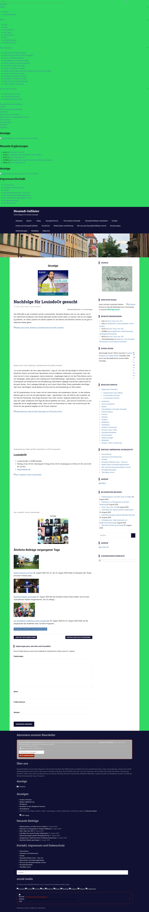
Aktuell (2, 7)
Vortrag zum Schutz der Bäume (78, 638)
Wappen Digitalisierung (27, 802)
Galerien (105, 417)
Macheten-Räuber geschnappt (112, 525)
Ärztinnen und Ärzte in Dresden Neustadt (18, 55)
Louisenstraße (34, 629)
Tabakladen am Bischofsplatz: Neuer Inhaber (25, 155)
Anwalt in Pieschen (26, 799)
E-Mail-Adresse (19, 702)
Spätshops (105, 422)
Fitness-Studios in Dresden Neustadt (16, 63)
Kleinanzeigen (5, 120)
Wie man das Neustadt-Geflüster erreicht (14, 117)
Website (17, 712)
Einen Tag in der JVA (16, 152)
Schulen (105, 419)
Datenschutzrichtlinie (106, 742)
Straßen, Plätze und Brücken (13, 84)
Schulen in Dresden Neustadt (13, 73)
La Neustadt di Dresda (11, 96)
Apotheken (105, 401)
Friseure (105, 414)
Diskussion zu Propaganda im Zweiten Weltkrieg (35, 829)
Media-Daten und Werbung (9, 114)
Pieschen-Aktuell (91, 811)
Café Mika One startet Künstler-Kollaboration (118, 510)
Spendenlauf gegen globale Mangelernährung (118, 515)
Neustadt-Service (6, 48)
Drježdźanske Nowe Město (13, 99)
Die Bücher (4, 112)
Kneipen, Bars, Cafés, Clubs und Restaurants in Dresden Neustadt (27, 71)
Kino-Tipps (7, 32)
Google (83, 309)
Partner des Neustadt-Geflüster (11, 109)
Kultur (5, 24)
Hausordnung (8, 185)
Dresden (17, 629)
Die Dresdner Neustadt (8, 89)
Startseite (3, 4)
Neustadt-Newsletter (10, 200)
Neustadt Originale (10, 40)
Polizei (5, 12)
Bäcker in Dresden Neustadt (13, 58)
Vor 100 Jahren (8, 35)
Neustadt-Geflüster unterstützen (11, 104)
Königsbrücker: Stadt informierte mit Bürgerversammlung (32, 160)
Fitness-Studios (107, 412)
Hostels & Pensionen (109, 427)
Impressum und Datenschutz (13, 187)
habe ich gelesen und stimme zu (32, 748)
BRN (5, 37)
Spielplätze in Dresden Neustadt (15, 79)
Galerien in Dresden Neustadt (14, 68)
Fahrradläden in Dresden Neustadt (15, 60)
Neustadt (43, 629)
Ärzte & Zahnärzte (108, 404)
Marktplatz (3, 125)
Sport (5, 27)
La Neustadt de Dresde (11, 94)
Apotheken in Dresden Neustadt (14, 53)
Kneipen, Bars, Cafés (109, 430)
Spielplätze (106, 425)
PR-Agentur (23, 804)
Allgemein (3, 127)
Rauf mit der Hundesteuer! (26, 638)
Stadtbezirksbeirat (9, 14)
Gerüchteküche (8, 30)
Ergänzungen (18, 656)
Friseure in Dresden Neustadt (13, 66)
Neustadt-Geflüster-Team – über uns (16, 193)
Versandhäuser (24, 809)
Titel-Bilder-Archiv (9, 43)
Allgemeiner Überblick (110, 389)
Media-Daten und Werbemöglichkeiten (17, 195)
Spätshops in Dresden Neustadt (14, 76)
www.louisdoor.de (23, 469)
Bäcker (104, 407)
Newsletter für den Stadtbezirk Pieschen (32, 806)
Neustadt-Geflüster (26, 211)
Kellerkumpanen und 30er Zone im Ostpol (117, 497)
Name (16, 692)
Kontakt (2, 107)
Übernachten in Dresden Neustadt (15, 81)
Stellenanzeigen (6, 122)
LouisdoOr (24, 629)
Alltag (2, 19)
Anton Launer (30, 307)
